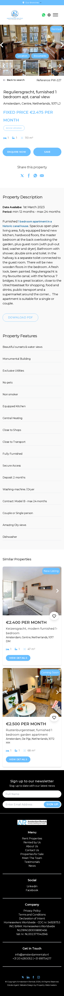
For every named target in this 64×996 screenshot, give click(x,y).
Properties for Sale (31, 854)
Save (47, 151)
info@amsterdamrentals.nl (32, 954)
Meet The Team (32, 858)
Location (22, 56)
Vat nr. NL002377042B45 (32, 934)
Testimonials (32, 861)
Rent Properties (32, 838)
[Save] (54, 616)
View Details (18, 657)
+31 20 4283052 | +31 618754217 (32, 958)
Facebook (32, 890)
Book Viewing (14, 128)
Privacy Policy (32, 910)
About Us (32, 846)
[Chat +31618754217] (43, 15)
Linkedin (32, 886)
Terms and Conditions (31, 914)
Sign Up (52, 804)
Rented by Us (32, 842)
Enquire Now (16, 151)
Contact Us (32, 850)
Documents (40, 56)
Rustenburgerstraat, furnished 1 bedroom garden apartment (29, 732)
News (32, 865)
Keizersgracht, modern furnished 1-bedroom (31, 631)
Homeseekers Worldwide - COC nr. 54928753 (32, 922)
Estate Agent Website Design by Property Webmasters (31, 985)
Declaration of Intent (32, 918)
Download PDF (20, 317)
